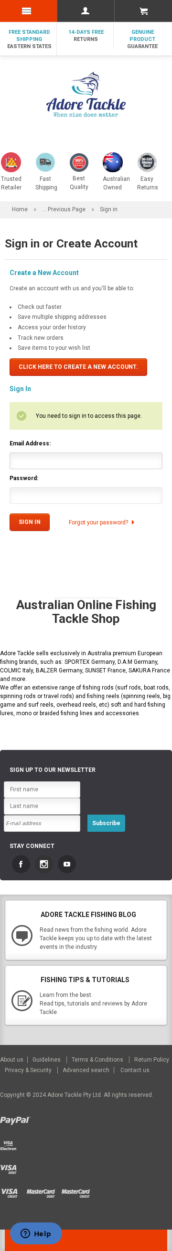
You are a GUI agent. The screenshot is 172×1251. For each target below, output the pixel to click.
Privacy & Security (29, 1070)
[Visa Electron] (11, 1143)
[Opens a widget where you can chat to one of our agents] (36, 1234)
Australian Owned (116, 183)
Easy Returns (147, 183)
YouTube (67, 864)
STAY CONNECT (32, 846)
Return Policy (151, 1059)
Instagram (44, 864)
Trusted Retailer (11, 183)
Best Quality (79, 182)
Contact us (135, 1070)
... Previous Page (64, 209)
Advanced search (86, 1070)
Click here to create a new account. (78, 367)
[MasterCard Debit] (43, 1190)
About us (12, 1059)
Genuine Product (142, 39)
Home (20, 209)
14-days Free (86, 35)
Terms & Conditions (98, 1059)
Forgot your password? (98, 522)
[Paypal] (16, 1119)
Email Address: (30, 443)
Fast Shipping (46, 183)
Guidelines (47, 1059)
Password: (24, 478)
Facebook (21, 864)
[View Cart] (143, 11)
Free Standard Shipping (29, 39)
